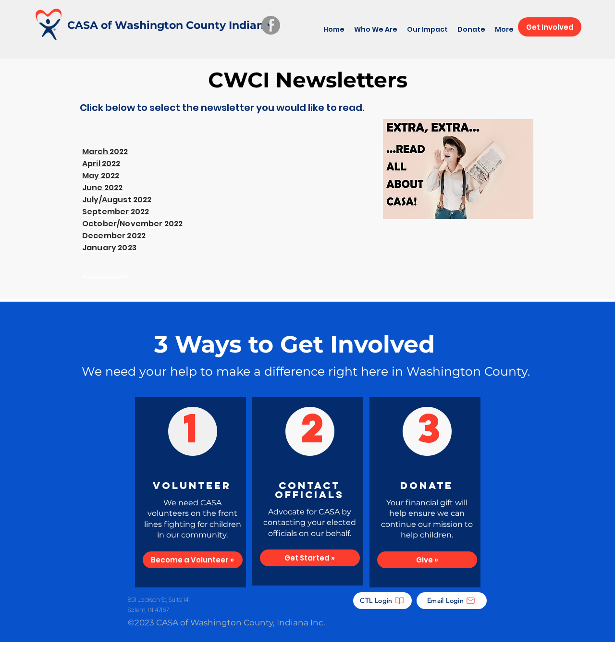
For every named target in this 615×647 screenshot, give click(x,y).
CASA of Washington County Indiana (169, 25)
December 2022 (114, 235)
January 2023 (110, 247)
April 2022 (101, 163)
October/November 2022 (132, 223)
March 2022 (105, 151)
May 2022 (100, 175)
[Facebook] (270, 25)
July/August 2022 (117, 199)
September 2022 (115, 211)
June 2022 (102, 187)
